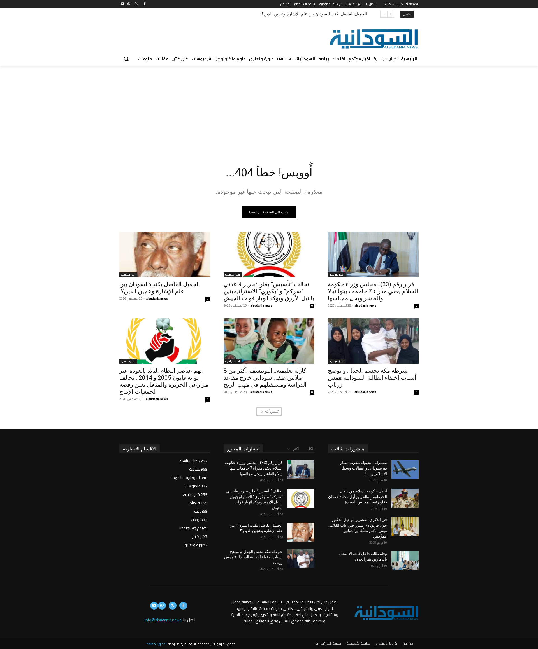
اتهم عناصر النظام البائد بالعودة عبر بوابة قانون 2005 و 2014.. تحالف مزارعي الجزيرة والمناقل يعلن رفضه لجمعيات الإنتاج (163, 381)
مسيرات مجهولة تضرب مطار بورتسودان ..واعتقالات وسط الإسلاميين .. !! (363, 468)
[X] (137, 4)
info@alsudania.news (163, 620)
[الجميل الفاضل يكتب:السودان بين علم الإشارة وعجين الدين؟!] (164, 254)
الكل (310, 449)
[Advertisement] (269, 107)
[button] (126, 59)
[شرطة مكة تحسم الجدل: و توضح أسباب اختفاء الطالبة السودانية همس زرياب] (373, 341)
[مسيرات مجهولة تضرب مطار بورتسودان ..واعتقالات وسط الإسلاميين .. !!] (405, 469)
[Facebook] (144, 4)
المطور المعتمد (157, 644)
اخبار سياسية (337, 274)
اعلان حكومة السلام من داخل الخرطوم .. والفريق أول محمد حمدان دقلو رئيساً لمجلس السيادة (357, 496)
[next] (383, 14)
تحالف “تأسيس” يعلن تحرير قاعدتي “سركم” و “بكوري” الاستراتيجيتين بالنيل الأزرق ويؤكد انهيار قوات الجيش (269, 291)
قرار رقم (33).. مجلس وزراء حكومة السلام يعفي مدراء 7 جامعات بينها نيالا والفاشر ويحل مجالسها (373, 291)
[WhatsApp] (129, 4)
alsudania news (365, 305)
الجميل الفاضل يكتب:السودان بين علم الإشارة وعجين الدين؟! (313, 14)
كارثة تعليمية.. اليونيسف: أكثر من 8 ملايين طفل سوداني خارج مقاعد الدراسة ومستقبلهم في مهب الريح (265, 377)
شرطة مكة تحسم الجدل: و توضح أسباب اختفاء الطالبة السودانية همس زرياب (372, 377)
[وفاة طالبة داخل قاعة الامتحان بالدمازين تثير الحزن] (405, 560)
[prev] (390, 14)
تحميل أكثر (272, 411)
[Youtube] (122, 4)
